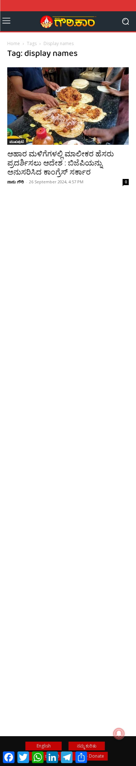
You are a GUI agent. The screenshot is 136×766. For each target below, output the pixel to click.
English (44, 746)
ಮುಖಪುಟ (16, 141)
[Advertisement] (68, 297)
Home (13, 43)
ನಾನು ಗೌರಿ (15, 181)
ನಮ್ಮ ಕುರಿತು (86, 746)
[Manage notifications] (119, 733)
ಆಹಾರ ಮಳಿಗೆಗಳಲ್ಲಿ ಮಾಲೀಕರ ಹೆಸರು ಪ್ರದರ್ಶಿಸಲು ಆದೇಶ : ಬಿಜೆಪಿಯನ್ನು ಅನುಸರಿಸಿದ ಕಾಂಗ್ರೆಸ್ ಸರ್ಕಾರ (60, 162)
